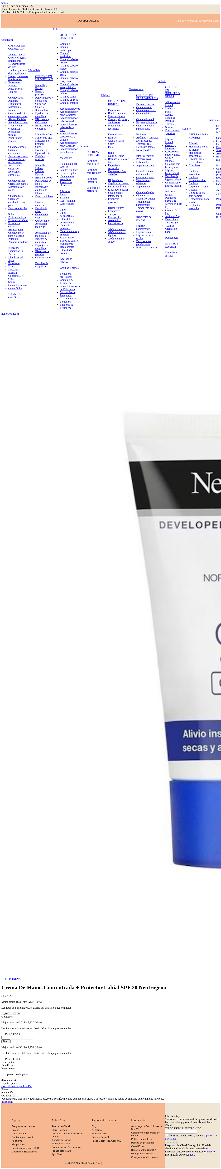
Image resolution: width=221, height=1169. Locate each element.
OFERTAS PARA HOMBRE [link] (199, 136)
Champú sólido (68, 96)
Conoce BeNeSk (100, 1137)
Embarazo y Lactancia (171, 245)
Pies (110, 146)
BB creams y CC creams (42, 121)
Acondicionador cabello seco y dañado (69, 136)
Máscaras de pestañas (42, 142)
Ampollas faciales (18, 122)
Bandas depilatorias (118, 113)
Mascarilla (14, 269)
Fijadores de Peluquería (66, 306)
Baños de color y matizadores (69, 242)
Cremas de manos (18, 183)
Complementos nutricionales (144, 173)
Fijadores (65, 191)
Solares (12, 214)
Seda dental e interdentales (115, 194)
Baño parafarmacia (146, 247)
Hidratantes (14, 103)
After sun (13, 238)
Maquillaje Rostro (41, 87)
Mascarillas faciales (14, 108)
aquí (192, 1154)
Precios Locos (99, 1133)
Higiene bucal (115, 180)
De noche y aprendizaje (171, 221)
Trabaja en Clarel (61, 1143)
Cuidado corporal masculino (199, 185)
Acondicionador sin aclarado (69, 150)
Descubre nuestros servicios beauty (67, 1135)
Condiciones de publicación (16, 1086)
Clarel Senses (59, 1130)
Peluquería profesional (66, 275)
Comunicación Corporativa (66, 1147)
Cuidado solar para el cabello (16, 234)
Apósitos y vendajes (147, 137)
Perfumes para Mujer (93, 162)
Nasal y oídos (143, 150)
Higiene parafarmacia (143, 227)
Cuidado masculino (194, 173)
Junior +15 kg (172, 216)
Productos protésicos (113, 200)
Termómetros (143, 143)
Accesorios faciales (14, 133)
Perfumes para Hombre (94, 171)
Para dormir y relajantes (143, 182)
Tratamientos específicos (15, 127)
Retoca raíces (67, 237)
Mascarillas (66, 157)
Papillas (169, 120)
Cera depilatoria (116, 116)
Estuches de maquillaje (41, 265)
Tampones (113, 214)
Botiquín (141, 134)
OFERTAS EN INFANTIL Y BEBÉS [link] (172, 92)
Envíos (15, 1130)
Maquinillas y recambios (115, 127)
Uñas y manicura (40, 204)
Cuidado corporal (17, 146)
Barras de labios (44, 196)
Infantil (162, 81)
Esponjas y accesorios (114, 167)
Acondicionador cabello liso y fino (69, 127)
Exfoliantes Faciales (14, 84)
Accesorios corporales (14, 167)
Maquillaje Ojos (44, 134)
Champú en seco (69, 99)
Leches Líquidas (170, 116)
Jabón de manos (117, 229)
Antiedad (13, 100)
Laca (63, 194)
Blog (94, 1126)
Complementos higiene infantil (173, 184)
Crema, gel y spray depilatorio (118, 121)
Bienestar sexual (145, 155)
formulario (209, 1151)
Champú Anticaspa (65, 48)
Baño (111, 152)
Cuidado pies (15, 195)
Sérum (11, 281)
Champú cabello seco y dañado (69, 86)
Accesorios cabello (66, 260)
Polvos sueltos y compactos (44, 99)
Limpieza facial (16, 54)
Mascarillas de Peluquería (67, 294)
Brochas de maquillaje (41, 240)
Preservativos (143, 158)
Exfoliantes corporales (14, 173)
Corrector (40, 103)
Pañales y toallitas (170, 193)
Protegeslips (114, 217)
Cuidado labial (144, 113)
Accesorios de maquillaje (43, 234)
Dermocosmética (145, 104)
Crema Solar (15, 288)
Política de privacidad (143, 1142)
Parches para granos (15, 139)
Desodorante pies (17, 208)
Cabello (57, 29)
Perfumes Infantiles (92, 180)
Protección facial (17, 217)
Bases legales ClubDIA (143, 1149)
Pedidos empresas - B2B (25, 1148)
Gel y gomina (67, 200)
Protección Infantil (18, 220)
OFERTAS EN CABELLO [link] (68, 36)
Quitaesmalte (42, 220)
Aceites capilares (69, 170)
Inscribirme (171, 1142)
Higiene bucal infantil (172, 172)
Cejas (38, 146)
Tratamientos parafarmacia (143, 203)
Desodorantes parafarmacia (143, 243)
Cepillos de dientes (118, 183)
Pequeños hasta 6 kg (171, 199)
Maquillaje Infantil (171, 254)
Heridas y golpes (145, 146)
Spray (111, 143)
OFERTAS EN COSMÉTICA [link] (16, 47)
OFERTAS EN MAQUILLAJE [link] (44, 78)
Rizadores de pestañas (42, 253)
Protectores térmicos (66, 184)
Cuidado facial (16, 97)
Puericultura (171, 237)
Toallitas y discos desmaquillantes (17, 72)
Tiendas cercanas (61, 1140)
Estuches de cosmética (14, 296)
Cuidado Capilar (145, 192)
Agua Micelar (15, 88)
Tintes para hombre (66, 251)
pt (2, 2)
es (6, 2)
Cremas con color (17, 116)
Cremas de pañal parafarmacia (145, 127)
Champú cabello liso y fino (69, 79)
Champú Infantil (69, 102)
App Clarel (57, 1154)
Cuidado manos (16, 180)
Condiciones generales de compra (145, 1134)
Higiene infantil (169, 141)
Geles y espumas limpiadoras (17, 59)
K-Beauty (13, 247)
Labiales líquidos (39, 173)
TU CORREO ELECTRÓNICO (183, 1128)
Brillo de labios (43, 177)
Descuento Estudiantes (24, 1151)
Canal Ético (137, 1146)
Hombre (186, 128)
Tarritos (169, 123)
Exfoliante (14, 263)
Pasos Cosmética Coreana (106, 1140)
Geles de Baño (116, 155)
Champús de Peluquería (67, 281)
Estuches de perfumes (93, 189)
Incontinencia (115, 223)
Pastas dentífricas (117, 186)
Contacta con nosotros (24, 1137)
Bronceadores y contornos (43, 127)
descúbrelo (7, 1101)
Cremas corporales (14, 152)
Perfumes (85, 146)
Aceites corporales (18, 156)
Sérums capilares (69, 173)
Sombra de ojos (44, 137)
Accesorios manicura (41, 225)
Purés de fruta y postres (172, 132)
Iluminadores (42, 110)
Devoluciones (19, 1133)
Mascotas (214, 120)
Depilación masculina (194, 207)
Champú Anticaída (65, 55)
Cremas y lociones (170, 147)
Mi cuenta (17, 1140)
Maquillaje (34, 70)
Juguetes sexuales (145, 165)
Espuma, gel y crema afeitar (196, 160)
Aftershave (194, 165)
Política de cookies (141, 1139)
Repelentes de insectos (143, 218)
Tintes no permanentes (67, 220)
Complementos (43, 257)
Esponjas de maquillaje (41, 247)
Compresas (114, 211)
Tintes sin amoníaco (65, 227)
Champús (65, 43)
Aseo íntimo (114, 220)
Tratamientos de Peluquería (68, 300)
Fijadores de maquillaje (42, 115)
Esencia (12, 272)
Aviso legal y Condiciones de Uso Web (146, 1127)
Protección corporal (14, 225)
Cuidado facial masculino (197, 179)
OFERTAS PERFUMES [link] (94, 153)
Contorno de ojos (18, 113)
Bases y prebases (40, 93)
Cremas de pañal (171, 230)
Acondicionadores (70, 108)
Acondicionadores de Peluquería (70, 288)
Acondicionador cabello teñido (69, 144)
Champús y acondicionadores (145, 197)
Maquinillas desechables (195, 154)
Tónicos (12, 91)
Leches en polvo (170, 110)
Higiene (105, 95)
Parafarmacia (136, 89)
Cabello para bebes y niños (172, 153)
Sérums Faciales (17, 119)
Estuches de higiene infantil (173, 178)
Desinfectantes (144, 140)
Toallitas (170, 225)
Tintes (63, 209)
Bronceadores (15, 229)
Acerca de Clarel (61, 1126)
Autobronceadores (18, 242)
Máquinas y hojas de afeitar (198, 148)
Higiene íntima (116, 207)
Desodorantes (115, 134)
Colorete (40, 106)
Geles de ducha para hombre (197, 194)
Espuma (64, 197)
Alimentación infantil (172, 104)
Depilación (114, 110)
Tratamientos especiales (67, 178)
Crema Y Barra (116, 140)
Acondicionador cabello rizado (69, 119)
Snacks (169, 127)
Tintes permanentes (67, 214)
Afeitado (193, 143)
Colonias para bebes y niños (172, 165)
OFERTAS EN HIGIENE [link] (116, 103)
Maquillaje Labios (41, 167)
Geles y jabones (169, 159)
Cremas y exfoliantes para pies (16, 202)
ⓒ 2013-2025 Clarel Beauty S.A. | (83, 1163)
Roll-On (112, 137)
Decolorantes (67, 246)
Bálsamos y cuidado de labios (41, 190)
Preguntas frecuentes (23, 1126)
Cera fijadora (67, 203)
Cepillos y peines (69, 267)
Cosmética (7, 39)
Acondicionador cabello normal (69, 113)
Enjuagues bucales (118, 189)
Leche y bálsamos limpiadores (18, 78)
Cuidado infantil (145, 119)
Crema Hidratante (18, 285)
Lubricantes (143, 162)
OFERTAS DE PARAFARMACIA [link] (147, 97)
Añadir (6, 1041)
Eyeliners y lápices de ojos (43, 152)
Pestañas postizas (40, 158)
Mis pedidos (18, 1144)
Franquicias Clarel (61, 1150)
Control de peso (145, 177)
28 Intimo (97, 1130)
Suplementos (143, 186)
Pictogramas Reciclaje (143, 1153)
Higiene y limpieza (146, 122)
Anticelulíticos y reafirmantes (17, 161)
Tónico (12, 266)
